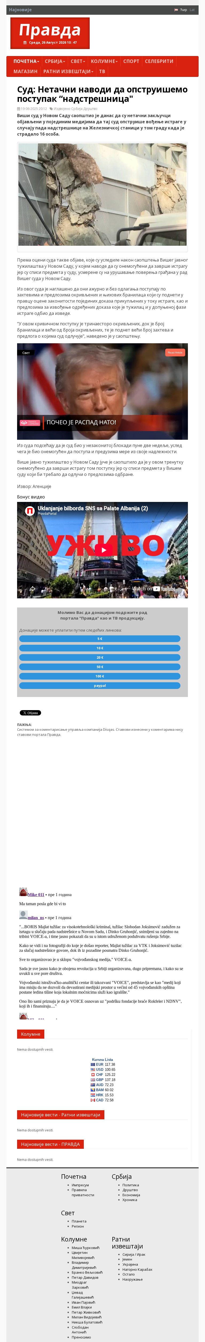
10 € (100, 648)
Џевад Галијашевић (83, 1295)
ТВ (102, 71)
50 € (100, 666)
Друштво (130, 1189)
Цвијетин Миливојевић (83, 1255)
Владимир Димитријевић (84, 1265)
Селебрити (159, 61)
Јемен (127, 1259)
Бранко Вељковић (87, 1272)
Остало (129, 1274)
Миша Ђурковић (86, 1247)
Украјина (130, 1264)
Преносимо (81, 1337)
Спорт (131, 61)
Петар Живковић (86, 1312)
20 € (100, 657)
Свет (76, 61)
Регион (78, 1226)
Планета (79, 1221)
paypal (100, 685)
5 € (99, 638)
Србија (53, 61)
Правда (50, 29)
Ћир (183, 9)
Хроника (130, 1199)
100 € (100, 676)
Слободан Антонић (80, 1330)
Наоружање (133, 1279)
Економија (131, 1194)
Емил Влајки (82, 1307)
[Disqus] (102, 809)
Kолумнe (103, 61)
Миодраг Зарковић (80, 1285)
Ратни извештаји (67, 71)
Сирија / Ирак (134, 1254)
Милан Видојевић (87, 1317)
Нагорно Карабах (137, 1269)
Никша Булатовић (87, 1322)
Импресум (80, 1185)
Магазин (25, 71)
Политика (131, 1185)
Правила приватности (83, 1192)
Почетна (25, 61)
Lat (192, 9)
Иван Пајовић (83, 1302)
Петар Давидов (85, 1277)
